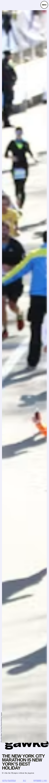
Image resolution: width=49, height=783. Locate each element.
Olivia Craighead (9, 781)
